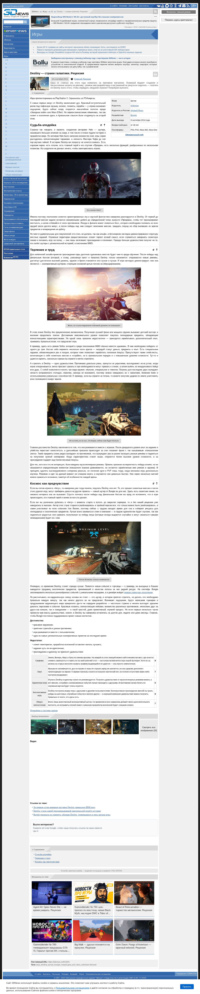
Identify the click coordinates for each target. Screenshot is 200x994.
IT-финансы (9, 36)
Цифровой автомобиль (14, 244)
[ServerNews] (16, 31)
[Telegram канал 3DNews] (180, 6)
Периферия (9, 211)
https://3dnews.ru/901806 (59, 962)
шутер (50, 965)
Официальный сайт (134, 135)
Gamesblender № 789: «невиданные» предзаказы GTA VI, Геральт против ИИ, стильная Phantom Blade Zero (50, 947)
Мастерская (9, 187)
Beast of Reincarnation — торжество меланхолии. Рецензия (134, 908)
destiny (44, 965)
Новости (7, 27)
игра (38, 965)
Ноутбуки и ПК (10, 207)
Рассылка (133, 6)
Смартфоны (9, 231)
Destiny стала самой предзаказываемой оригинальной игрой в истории (66, 811)
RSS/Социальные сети (14, 249)
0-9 (6, 60)
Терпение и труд (42, 858)
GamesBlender (11, 163)
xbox (78, 965)
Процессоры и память (13, 223)
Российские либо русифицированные (13, 159)
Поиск (81, 974)
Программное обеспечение (16, 219)
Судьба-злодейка (43, 854)
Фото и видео (10, 240)
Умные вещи (9, 236)
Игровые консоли (12, 167)
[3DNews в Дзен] (171, 6)
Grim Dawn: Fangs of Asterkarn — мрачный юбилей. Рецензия (133, 946)
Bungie (134, 115)
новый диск (66, 965)
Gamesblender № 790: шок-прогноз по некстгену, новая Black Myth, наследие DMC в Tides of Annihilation (93, 910)
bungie (57, 965)
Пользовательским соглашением (72, 988)
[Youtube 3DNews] (163, 6)
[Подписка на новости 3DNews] (184, 6)
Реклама (123, 6)
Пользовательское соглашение (98, 974)
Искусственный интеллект (15, 179)
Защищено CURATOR (186, 974)
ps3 (73, 965)
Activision (135, 106)
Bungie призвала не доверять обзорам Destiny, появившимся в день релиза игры (71, 815)
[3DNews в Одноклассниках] (175, 6)
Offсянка (7, 40)
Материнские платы (13, 191)
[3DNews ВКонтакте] (159, 6)
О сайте (114, 6)
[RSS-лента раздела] (155, 11)
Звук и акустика (10, 52)
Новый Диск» (137, 110)
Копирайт (74, 974)
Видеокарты (9, 48)
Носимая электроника (13, 203)
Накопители (9, 199)
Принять (187, 986)
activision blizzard (88, 965)
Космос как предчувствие (47, 862)
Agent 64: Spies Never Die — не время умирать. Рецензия (49, 908)
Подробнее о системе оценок (44, 710)
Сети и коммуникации (13, 227)
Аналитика (8, 44)
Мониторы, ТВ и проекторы (16, 195)
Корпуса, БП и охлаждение (16, 183)
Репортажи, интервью (14, 171)
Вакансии (11, 257)
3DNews (35, 12)
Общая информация (13, 175)
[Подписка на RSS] (188, 6)
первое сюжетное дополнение (138, 592)
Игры (6, 56)
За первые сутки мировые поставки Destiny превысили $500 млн (64, 807)
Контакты (144, 6)
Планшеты (8, 215)
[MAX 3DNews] (167, 6)
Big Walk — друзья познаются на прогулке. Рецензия (92, 946)
